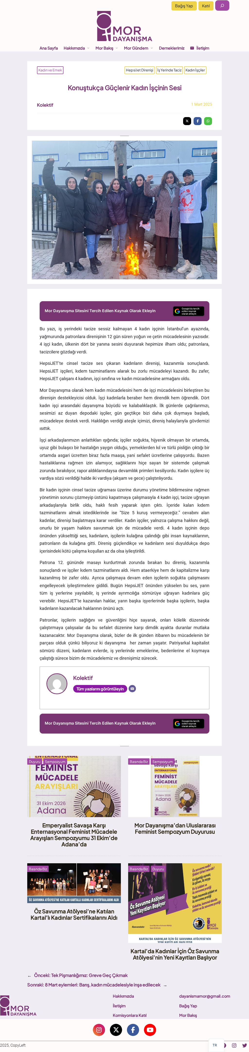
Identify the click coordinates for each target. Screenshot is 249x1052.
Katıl (206, 5)
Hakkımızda (123, 996)
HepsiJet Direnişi (139, 70)
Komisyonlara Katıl (130, 1015)
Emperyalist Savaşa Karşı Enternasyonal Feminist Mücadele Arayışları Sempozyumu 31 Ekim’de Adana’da (74, 834)
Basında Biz (139, 761)
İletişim (119, 1005)
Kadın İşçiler (195, 70)
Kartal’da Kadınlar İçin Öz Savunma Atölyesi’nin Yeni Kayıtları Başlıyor (175, 954)
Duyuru (34, 761)
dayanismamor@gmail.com (204, 996)
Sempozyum (55, 761)
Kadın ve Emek (50, 70)
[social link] (99, 1030)
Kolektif (45, 105)
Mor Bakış (188, 1015)
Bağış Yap (184, 5)
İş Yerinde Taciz (169, 70)
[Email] (132, 688)
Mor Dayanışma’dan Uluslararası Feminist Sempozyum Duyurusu (175, 828)
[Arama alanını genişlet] (222, 5)
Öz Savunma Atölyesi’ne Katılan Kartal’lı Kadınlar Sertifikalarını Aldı (74, 914)
